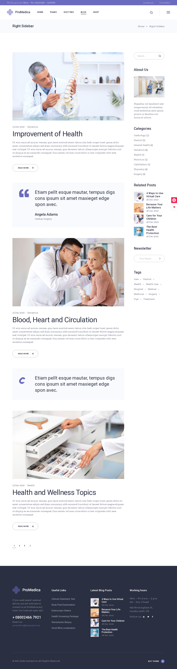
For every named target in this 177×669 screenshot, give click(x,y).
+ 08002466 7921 (26, 617)
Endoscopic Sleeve (61, 610)
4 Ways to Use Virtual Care (154, 195)
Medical (152, 289)
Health (31, 485)
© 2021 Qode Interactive (25, 660)
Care (136, 279)
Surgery (138, 174)
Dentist (138, 140)
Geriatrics (32, 126)
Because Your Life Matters (154, 206)
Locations (148, 2)
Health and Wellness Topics (54, 492)
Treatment (149, 299)
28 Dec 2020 (152, 199)
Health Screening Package (65, 616)
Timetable (164, 2)
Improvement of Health (47, 134)
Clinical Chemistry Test (63, 599)
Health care (152, 284)
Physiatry (139, 169)
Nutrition (139, 159)
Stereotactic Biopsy (61, 622)
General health (142, 145)
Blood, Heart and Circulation (54, 320)
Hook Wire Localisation (63, 628)
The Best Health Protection (152, 230)
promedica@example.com (26, 625)
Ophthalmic (140, 164)
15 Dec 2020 (18, 126)
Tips (136, 299)
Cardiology (140, 135)
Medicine (139, 294)
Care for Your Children (154, 217)
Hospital (138, 289)
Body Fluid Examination (63, 604)
